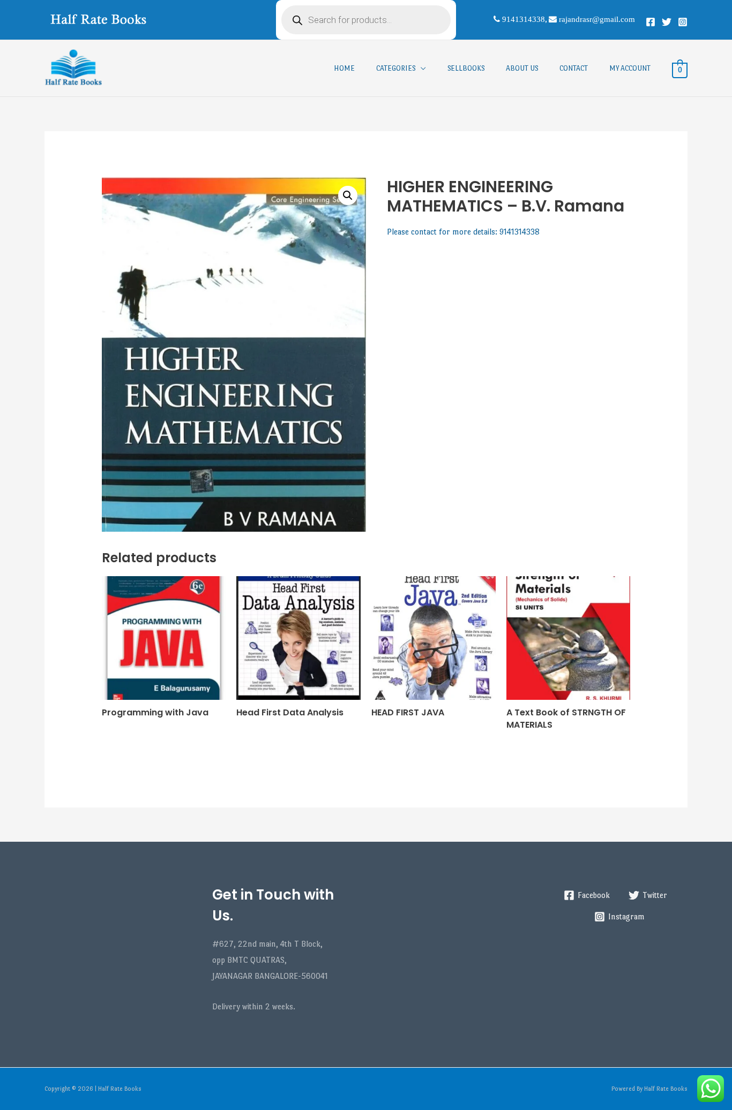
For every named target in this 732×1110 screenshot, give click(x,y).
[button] (347, 195)
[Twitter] (666, 22)
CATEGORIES (395, 68)
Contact (573, 68)
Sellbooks (465, 68)
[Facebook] (650, 22)
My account (630, 68)
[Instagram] (683, 22)
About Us (522, 68)
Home (344, 68)
